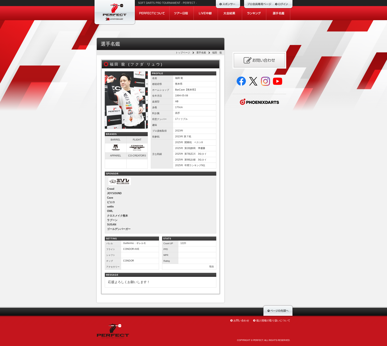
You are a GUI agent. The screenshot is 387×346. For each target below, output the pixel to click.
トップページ (183, 52)
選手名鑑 (201, 52)
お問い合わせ (241, 320)
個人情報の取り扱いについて (273, 320)
